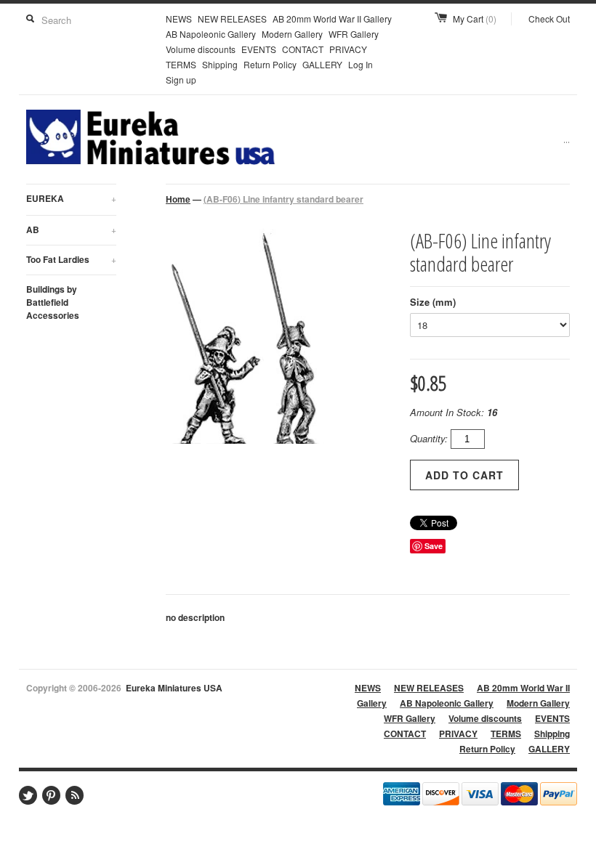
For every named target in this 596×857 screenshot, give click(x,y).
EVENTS (258, 49)
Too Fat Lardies (71, 259)
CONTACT (302, 49)
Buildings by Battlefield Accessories (52, 302)
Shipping (220, 64)
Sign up (181, 79)
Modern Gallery (292, 34)
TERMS (181, 64)
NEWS (179, 18)
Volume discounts (200, 49)
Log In (360, 64)
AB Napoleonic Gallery (211, 34)
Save (433, 545)
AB (71, 229)
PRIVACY (348, 49)
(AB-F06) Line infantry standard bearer (283, 199)
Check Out (549, 18)
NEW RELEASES (232, 18)
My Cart (474, 18)
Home (178, 199)
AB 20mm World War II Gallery (332, 18)
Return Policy (270, 64)
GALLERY (322, 64)
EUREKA (71, 198)
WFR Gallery (354, 34)
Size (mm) (433, 302)
